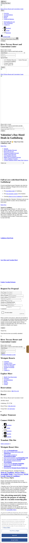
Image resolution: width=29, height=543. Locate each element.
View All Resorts (8, 23)
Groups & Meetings (9, 19)
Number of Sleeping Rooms (8, 302)
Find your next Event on (14, 459)
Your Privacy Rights (7, 478)
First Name (3, 292)
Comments (3, 308)
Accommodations (8, 14)
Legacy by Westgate (9, 366)
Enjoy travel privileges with (16, 457)
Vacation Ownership (9, 367)
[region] (14, 529)
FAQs (5, 368)
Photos (5, 17)
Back (2, 10)
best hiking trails (10, 191)
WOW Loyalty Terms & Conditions (14, 475)
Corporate (6, 361)
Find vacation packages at (10, 455)
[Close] (27, 517)
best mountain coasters (12, 193)
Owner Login (6, 36)
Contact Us (7, 24)
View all (10, 450)
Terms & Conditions (7, 472)
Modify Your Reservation (10, 377)
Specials (6, 16)
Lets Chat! (27, 349)
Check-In (3, 299)
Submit (3, 328)
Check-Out (3, 300)
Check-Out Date (5, 129)
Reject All (14, 535)
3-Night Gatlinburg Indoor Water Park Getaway (16, 160)
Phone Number (4, 295)
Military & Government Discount (12, 157)
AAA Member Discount (10, 156)
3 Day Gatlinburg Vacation (11, 159)
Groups (6, 384)
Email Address (4, 297)
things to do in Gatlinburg (15, 196)
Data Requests (18, 474)
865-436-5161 (12, 406)
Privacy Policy (20, 472)
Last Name (3, 293)
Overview (6, 13)
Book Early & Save (9, 151)
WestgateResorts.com (9, 22)
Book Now (3, 146)
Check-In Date (4, 127)
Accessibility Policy (7, 474)
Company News (8, 363)
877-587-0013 (11, 408)
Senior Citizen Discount (10, 154)
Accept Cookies (14, 540)
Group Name (4, 305)
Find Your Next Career (9, 364)
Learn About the (14, 463)
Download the (16, 468)
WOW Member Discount (10, 150)
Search (3, 130)
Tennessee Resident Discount (11, 153)
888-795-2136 (15, 391)
